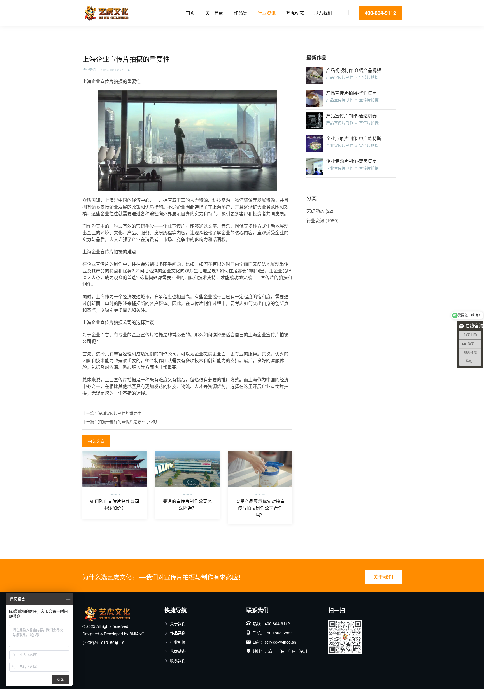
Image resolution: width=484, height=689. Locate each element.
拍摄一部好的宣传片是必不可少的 (127, 421)
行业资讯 (267, 13)
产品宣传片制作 (339, 77)
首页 (190, 13)
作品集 (240, 13)
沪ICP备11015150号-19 (103, 642)
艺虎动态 (295, 13)
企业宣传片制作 (339, 145)
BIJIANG (137, 634)
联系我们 (323, 13)
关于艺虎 (214, 13)
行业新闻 (178, 642)
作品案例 (178, 632)
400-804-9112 (380, 13)
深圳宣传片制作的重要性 (119, 413)
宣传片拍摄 (369, 77)
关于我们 (383, 577)
